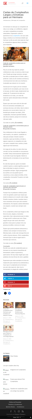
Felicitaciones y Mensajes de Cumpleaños (14, 20)
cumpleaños (16, 35)
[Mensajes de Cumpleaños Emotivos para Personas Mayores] (20, 305)
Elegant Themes (20, 414)
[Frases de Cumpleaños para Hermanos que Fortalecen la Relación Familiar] (8, 305)
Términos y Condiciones (15, 404)
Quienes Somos (10, 406)
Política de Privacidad (15, 402)
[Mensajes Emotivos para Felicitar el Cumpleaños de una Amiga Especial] (8, 328)
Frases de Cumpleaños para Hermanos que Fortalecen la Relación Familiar (7, 312)
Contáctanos (20, 406)
